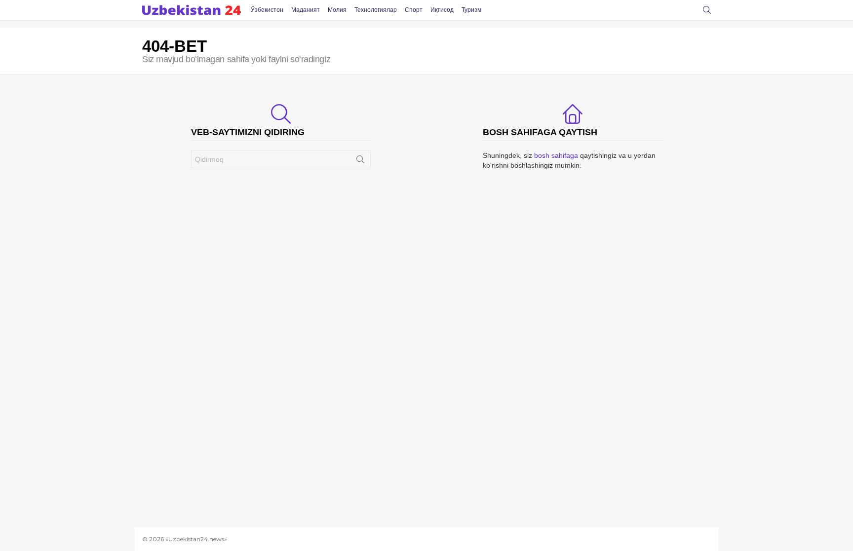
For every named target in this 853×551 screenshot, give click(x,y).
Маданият (305, 9)
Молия (337, 9)
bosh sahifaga (556, 155)
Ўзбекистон (267, 9)
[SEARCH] (707, 10)
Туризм (471, 9)
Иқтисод (442, 9)
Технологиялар (375, 9)
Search (360, 161)
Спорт (414, 9)
